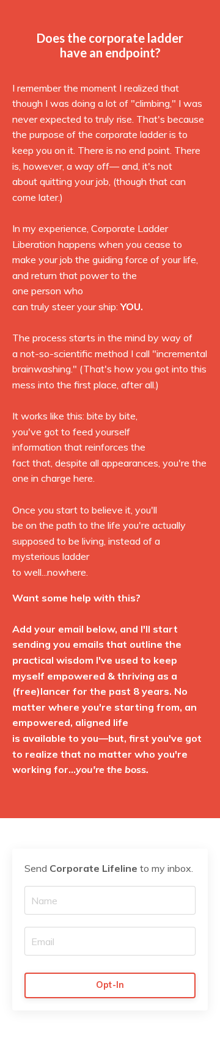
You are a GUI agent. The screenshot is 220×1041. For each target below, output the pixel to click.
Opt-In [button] (110, 984)
